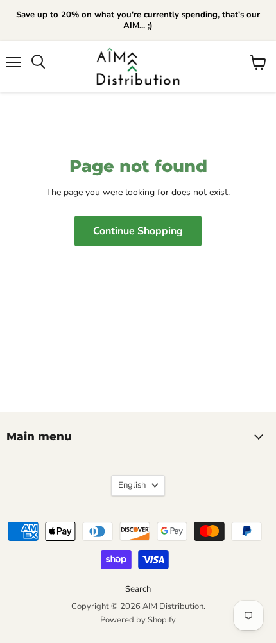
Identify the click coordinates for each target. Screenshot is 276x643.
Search (138, 589)
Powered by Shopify (138, 620)
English (132, 485)
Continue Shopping (138, 231)
